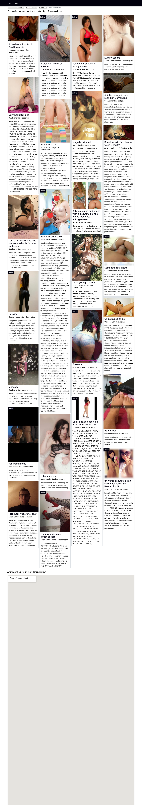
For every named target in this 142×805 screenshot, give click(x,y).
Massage (14, 387)
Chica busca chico (114, 318)
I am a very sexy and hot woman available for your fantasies (22, 243)
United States (31, 8)
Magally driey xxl (81, 142)
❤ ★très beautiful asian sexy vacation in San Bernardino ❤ (117, 483)
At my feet (110, 430)
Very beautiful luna (19, 115)
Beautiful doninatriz (51, 236)
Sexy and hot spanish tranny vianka (84, 65)
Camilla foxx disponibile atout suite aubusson (85, 423)
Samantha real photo (116, 267)
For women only (17, 463)
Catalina (13, 314)
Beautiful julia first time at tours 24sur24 (118, 143)
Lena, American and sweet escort (51, 535)
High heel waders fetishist (23, 513)
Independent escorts (16, 8)
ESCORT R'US (13, 3)
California (43, 8)
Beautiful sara (48, 144)
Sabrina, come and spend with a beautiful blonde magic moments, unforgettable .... (86, 215)
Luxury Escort (112, 57)
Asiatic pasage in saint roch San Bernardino (116, 96)
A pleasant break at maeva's (51, 65)
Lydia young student (83, 282)
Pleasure (77, 364)
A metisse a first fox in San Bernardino (21, 46)
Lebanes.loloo (48, 476)
